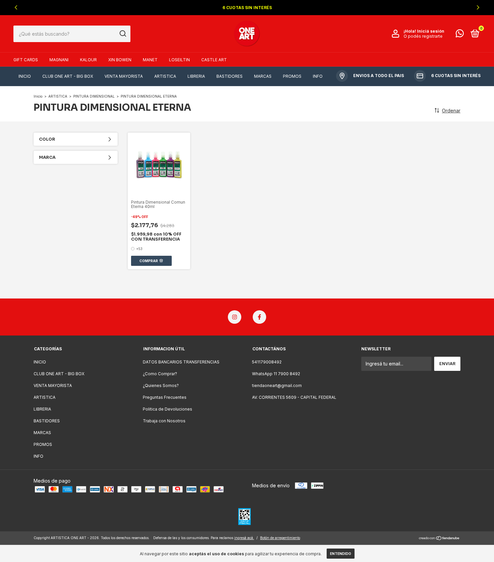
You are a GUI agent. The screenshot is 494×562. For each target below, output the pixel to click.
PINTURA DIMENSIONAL (94, 96)
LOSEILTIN (179, 59)
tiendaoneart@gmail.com (277, 385)
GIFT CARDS (25, 59)
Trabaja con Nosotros (164, 420)
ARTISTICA (165, 76)
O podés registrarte (423, 36)
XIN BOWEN (119, 59)
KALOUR (88, 59)
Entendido (340, 554)
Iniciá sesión (430, 31)
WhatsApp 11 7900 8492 (276, 373)
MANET (150, 59)
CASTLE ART (214, 59)
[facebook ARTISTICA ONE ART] (259, 317)
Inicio (38, 96)
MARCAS (263, 76)
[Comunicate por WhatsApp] (459, 35)
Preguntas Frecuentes (165, 397)
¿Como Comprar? (160, 373)
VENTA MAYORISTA (124, 76)
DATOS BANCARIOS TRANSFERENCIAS (181, 361)
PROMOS (292, 76)
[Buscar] (122, 34)
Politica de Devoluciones (167, 409)
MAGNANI (59, 59)
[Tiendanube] (439, 538)
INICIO (24, 76)
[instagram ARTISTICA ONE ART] (234, 317)
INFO (318, 76)
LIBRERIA (196, 76)
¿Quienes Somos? (161, 385)
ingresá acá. (244, 538)
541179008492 (267, 361)
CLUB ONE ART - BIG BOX (67, 76)
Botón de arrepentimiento (280, 538)
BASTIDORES (229, 76)
